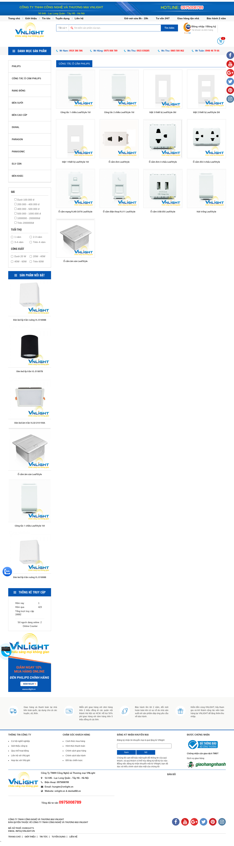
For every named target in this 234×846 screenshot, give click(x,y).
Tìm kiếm (169, 28)
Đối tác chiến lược (74, 760)
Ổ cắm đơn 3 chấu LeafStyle (163, 161)
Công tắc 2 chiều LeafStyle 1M (119, 112)
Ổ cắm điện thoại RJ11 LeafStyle (119, 211)
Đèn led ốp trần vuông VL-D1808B (29, 504)
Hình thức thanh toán (75, 746)
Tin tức (46, 18)
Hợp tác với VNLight (20, 760)
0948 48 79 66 (212, 50)
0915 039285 (143, 50)
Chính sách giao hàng (76, 751)
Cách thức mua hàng (75, 741)
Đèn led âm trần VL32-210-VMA (29, 350)
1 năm (17, 237)
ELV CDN (16, 163)
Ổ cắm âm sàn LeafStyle (75, 261)
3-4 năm (18, 242)
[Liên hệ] (6, 649)
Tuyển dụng (63, 18)
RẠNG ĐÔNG (18, 90)
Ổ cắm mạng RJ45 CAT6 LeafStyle (75, 211)
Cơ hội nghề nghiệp (20, 741)
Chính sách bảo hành (76, 755)
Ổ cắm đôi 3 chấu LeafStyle (206, 161)
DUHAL (15, 127)
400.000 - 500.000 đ (28, 209)
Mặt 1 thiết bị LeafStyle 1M (75, 161)
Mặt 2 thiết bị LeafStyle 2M (206, 112)
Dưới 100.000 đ (25, 199)
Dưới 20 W (20, 256)
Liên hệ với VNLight (20, 755)
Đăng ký (211, 26)
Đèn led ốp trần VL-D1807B (29, 298)
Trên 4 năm (39, 242)
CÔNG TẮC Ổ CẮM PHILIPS (74, 63)
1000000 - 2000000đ (28, 218)
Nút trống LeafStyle (206, 211)
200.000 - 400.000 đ (28, 204)
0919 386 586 (76, 50)
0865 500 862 (177, 50)
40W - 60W (20, 261)
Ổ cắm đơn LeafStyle (119, 161)
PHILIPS (16, 66)
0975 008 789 (110, 50)
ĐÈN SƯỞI (17, 103)
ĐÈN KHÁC (17, 176)
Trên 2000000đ (25, 222)
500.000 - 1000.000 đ (29, 213)
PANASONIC (18, 151)
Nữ (145, 752)
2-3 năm (37, 237)
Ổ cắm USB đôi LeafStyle (162, 211)
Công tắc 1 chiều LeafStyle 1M (75, 112)
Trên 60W (38, 261)
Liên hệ (79, 18)
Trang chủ (14, 18)
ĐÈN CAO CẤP (19, 115)
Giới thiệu (31, 18)
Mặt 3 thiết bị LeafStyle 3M (162, 112)
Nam (126, 752)
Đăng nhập (198, 26)
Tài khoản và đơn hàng (202, 30)
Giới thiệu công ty (19, 746)
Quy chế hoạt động (20, 751)
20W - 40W (39, 256)
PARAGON (17, 139)
